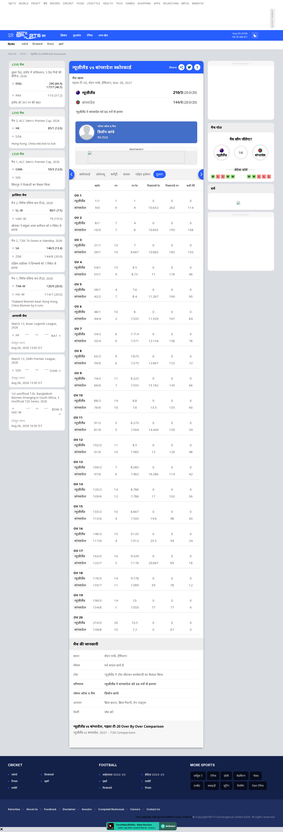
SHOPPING (144, 3)
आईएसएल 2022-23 (114, 774)
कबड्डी (212, 785)
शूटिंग (226, 785)
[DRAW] (240, 152)
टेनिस (90, 35)
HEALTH (108, 3)
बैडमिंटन (241, 775)
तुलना (159, 174)
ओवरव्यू (100, 174)
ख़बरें (61, 44)
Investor (87, 809)
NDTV (12, 3)
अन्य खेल (103, 35)
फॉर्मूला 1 (198, 775)
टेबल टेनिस (258, 785)
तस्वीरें (14, 787)
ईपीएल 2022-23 (154, 774)
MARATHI (197, 3)
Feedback (50, 809)
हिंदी (45, 3)
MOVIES (55, 3)
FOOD (80, 3)
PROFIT (36, 3)
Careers (135, 809)
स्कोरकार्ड (84, 174)
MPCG (185, 3)
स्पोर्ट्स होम (12, 54)
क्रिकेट (63, 35)
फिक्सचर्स (38, 44)
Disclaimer (69, 809)
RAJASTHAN (171, 3)
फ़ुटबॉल (77, 35)
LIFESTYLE (93, 3)
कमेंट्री (114, 174)
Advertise (14, 809)
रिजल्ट (50, 44)
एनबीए (197, 785)
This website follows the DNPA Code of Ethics (163, 817)
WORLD (23, 3)
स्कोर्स (25, 44)
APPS (157, 3)
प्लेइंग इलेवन (142, 174)
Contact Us (153, 809)
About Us (32, 809)
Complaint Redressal (111, 809)
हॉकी (226, 775)
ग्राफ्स (126, 174)
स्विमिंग (240, 785)
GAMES (130, 3)
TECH (119, 3)
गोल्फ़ (256, 775)
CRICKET (68, 3)
